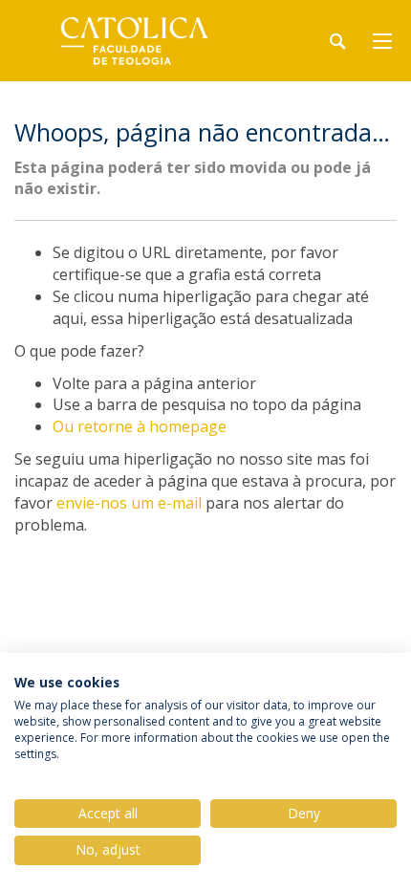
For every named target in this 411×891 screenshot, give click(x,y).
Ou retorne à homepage (140, 426)
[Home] (133, 40)
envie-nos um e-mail (129, 502)
